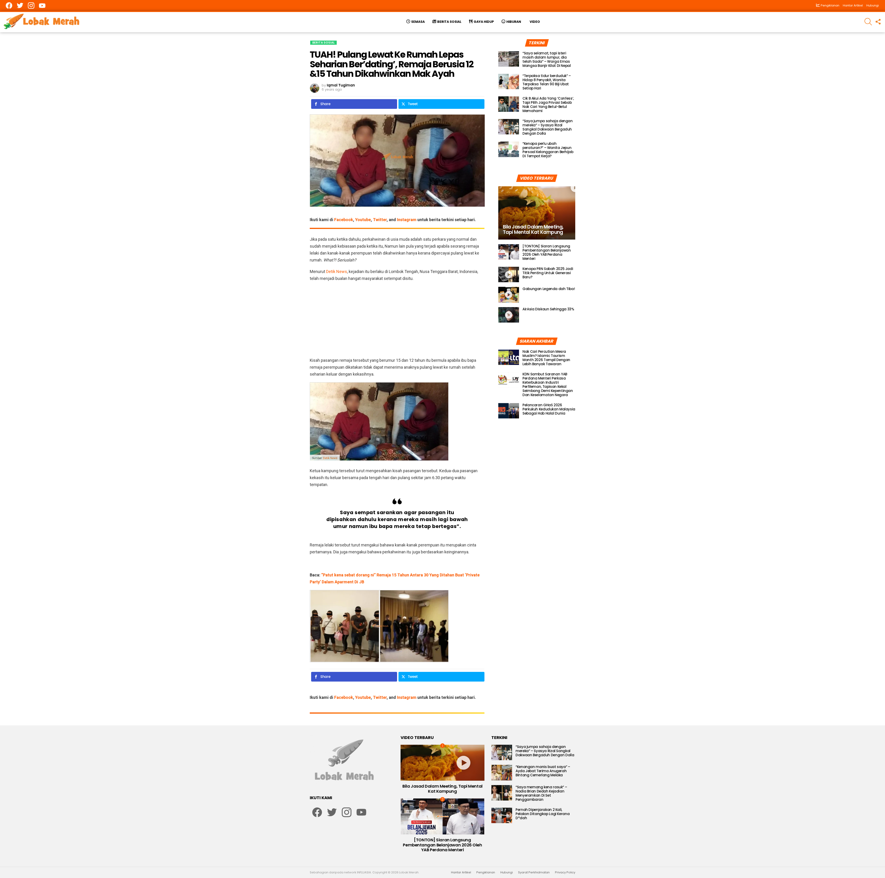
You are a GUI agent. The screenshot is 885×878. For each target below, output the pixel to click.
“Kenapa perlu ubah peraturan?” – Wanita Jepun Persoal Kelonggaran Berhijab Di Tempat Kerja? (547, 149)
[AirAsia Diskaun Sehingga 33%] (508, 315)
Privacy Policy (565, 872)
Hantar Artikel (853, 5)
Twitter (380, 219)
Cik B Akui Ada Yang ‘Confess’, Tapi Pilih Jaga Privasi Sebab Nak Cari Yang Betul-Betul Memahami (548, 104)
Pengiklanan (485, 872)
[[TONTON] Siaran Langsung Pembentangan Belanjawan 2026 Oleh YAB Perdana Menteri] (508, 252)
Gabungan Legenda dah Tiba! (548, 288)
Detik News (336, 271)
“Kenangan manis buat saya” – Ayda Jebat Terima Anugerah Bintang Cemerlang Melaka (543, 770)
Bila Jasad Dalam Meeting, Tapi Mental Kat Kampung (442, 788)
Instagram (406, 219)
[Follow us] (878, 21)
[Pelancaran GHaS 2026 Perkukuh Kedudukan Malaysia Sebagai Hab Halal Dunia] (508, 411)
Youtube (363, 219)
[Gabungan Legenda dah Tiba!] (508, 295)
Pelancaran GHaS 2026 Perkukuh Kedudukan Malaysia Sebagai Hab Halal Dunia (548, 409)
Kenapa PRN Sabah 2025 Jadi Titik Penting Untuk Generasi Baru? (547, 272)
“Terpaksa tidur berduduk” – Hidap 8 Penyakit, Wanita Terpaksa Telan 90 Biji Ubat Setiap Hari (546, 82)
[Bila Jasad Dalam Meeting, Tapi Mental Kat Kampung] (536, 213)
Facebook (343, 219)
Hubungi (872, 5)
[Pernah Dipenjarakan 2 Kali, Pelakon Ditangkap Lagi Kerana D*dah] (501, 815)
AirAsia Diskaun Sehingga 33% (548, 309)
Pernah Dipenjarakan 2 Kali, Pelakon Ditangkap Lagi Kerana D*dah (542, 813)
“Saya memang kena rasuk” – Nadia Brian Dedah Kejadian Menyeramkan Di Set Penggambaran (541, 793)
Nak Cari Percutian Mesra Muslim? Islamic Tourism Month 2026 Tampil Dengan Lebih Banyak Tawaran (546, 357)
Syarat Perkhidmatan (534, 872)
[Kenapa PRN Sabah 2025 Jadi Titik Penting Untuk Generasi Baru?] (508, 274)
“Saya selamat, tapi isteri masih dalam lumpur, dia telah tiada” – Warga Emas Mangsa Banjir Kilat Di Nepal (546, 59)
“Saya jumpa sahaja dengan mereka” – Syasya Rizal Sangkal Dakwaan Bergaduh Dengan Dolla (547, 127)
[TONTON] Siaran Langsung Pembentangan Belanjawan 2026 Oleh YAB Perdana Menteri (546, 252)
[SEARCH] (868, 21)
